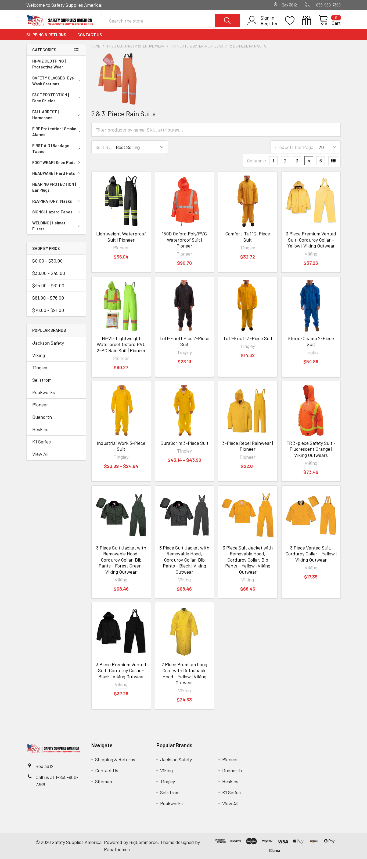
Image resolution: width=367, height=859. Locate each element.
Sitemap (103, 781)
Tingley (39, 367)
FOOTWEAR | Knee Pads (53, 162)
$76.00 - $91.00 (48, 310)
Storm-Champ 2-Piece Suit (311, 341)
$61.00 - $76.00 (48, 298)
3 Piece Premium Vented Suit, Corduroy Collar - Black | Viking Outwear (121, 670)
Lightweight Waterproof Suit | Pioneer (121, 237)
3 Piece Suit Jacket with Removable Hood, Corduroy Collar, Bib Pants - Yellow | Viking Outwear (248, 560)
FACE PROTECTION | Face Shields (50, 97)
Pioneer (40, 404)
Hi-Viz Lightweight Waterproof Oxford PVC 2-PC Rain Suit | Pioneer (121, 344)
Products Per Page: (295, 147)
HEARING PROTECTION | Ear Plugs (54, 187)
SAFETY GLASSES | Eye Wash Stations (53, 80)
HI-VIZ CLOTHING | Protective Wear (49, 64)
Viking (38, 355)
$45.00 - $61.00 (48, 285)
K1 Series (41, 442)
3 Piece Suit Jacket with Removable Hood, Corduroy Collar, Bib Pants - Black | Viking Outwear (184, 560)
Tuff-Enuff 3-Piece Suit (247, 338)
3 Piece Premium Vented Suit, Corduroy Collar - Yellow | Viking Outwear (311, 240)
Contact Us (89, 34)
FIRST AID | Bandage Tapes (50, 148)
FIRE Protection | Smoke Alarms (54, 131)
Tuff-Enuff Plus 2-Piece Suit (184, 341)
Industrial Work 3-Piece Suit (121, 446)
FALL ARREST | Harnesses (45, 114)
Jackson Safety (48, 343)
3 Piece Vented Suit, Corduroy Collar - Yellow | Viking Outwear (311, 554)
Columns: (256, 160)
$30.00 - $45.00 (48, 273)
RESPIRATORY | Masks (52, 201)
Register (269, 23)
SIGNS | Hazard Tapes (52, 211)
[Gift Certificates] (310, 20)
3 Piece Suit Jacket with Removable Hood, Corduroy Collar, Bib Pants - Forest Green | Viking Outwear (121, 560)
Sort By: (103, 147)
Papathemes (117, 849)
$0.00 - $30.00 (47, 261)
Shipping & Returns (46, 34)
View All (40, 454)
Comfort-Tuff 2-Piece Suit (247, 237)
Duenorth (42, 417)
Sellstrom (42, 380)
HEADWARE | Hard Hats (53, 173)
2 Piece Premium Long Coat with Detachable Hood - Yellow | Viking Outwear (184, 673)
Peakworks (43, 392)
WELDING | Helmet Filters (49, 225)
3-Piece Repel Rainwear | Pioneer (247, 446)
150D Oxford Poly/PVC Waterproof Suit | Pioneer (184, 240)
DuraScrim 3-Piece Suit (184, 443)
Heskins (40, 429)
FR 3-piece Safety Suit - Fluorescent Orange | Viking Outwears (311, 449)
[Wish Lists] (293, 20)
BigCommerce (143, 842)
